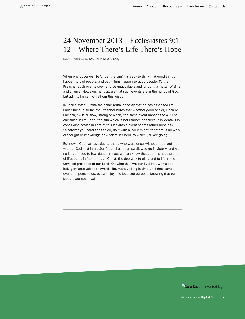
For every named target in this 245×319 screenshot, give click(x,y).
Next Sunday (111, 59)
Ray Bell (94, 59)
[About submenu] (157, 6)
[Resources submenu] (181, 6)
